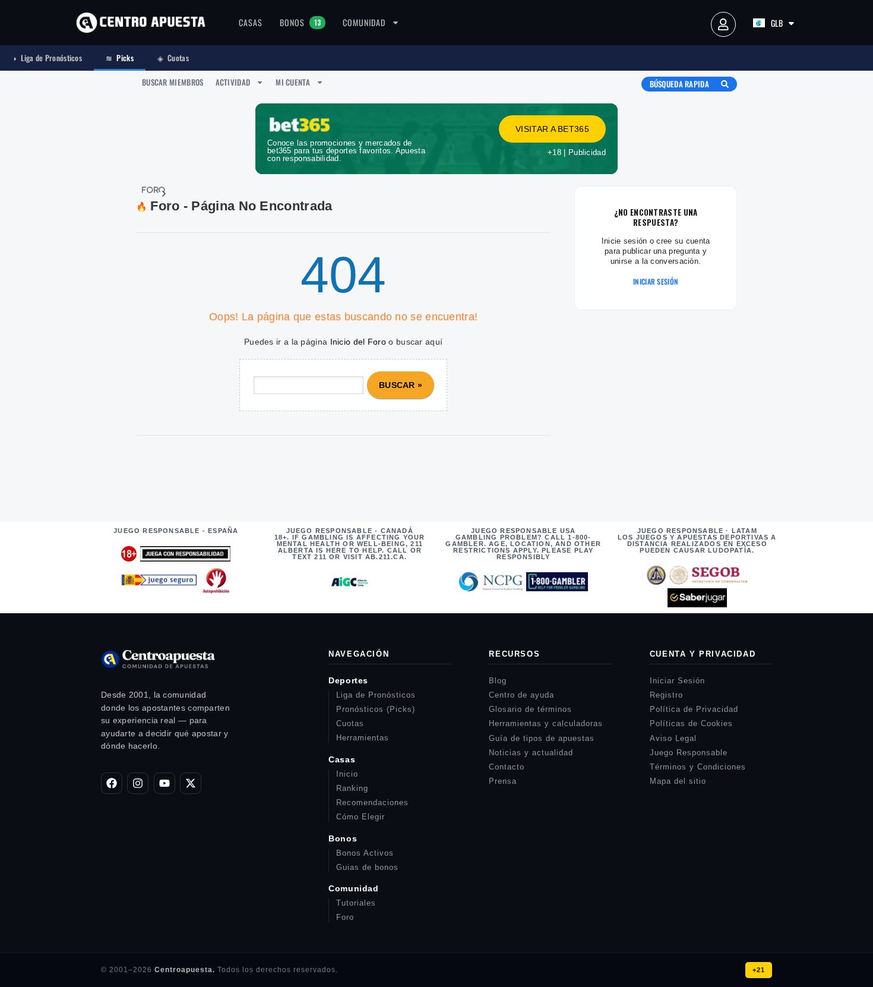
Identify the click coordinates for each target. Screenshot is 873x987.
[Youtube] (164, 783)
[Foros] (146, 190)
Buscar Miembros (173, 82)
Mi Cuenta (293, 82)
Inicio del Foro (358, 341)
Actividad (233, 82)
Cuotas (173, 58)
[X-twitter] (190, 783)
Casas (250, 22)
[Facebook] (111, 783)
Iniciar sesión (655, 281)
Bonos (300, 22)
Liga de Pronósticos (47, 58)
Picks (120, 58)
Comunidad (364, 22)
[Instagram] (137, 783)
